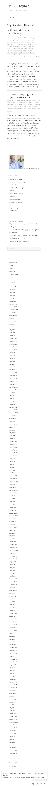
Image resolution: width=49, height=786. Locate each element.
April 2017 (12, 607)
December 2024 (13, 344)
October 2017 (13, 590)
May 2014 (12, 708)
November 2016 (13, 622)
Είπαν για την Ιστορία (16, 193)
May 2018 (12, 570)
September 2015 (13, 662)
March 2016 (12, 645)
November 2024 (13, 347)
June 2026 (12, 292)
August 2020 (13, 493)
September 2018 (13, 559)
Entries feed (12, 268)
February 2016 (13, 647)
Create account (13, 262)
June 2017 (12, 602)
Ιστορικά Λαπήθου (15, 199)
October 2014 (13, 693)
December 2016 (13, 619)
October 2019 (13, 521)
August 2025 (13, 321)
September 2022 (13, 421)
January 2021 (13, 478)
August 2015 (13, 665)
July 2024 (12, 358)
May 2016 (12, 639)
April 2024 (12, 367)
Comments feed (13, 271)
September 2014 (13, 696)
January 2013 (13, 753)
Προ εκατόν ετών (14, 205)
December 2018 (13, 550)
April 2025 (12, 332)
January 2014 (13, 719)
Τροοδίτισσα (32, 108)
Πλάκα (16, 55)
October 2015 (13, 659)
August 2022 (13, 424)
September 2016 (13, 627)
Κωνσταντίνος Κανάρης (14, 50)
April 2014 (12, 710)
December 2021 (13, 447)
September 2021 (13, 456)
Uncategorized (13, 210)
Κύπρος (20, 104)
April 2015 (12, 676)
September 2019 (13, 524)
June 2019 (12, 533)
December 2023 (13, 378)
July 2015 (12, 668)
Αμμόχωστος (37, 40)
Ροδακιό (29, 55)
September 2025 (13, 318)
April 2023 (12, 401)
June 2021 (12, 464)
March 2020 (12, 507)
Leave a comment (25, 59)
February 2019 (13, 544)
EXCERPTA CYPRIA (22, 100)
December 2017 (13, 584)
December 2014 (13, 688)
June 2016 (12, 636)
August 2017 (13, 596)
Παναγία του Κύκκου (20, 106)
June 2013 (12, 739)
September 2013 (13, 730)
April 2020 (12, 504)
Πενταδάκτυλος (32, 106)
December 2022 (13, 413)
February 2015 (13, 682)
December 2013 (13, 722)
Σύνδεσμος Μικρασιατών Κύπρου (17, 108)
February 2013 (13, 751)
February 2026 (13, 304)
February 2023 (13, 407)
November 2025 (13, 312)
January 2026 (13, 307)
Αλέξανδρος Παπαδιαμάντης (23, 40)
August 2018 (13, 562)
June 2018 (12, 567)
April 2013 (12, 745)
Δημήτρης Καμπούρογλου (14, 46)
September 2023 (13, 387)
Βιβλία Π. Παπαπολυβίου (17, 188)
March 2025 (12, 335)
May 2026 (12, 295)
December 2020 (13, 481)
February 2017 (13, 613)
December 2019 (13, 516)
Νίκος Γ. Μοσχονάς (23, 52)
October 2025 (13, 315)
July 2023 (12, 393)
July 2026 (12, 290)
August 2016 (13, 630)
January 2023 (13, 410)
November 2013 (13, 725)
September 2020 (13, 490)
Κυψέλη (31, 48)
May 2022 (12, 433)
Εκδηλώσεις (13, 196)
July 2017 (12, 599)
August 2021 (13, 458)
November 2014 (13, 690)
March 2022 (12, 438)
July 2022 (12, 427)
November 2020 (13, 484)
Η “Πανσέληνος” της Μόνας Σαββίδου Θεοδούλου (22, 96)
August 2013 (13, 733)
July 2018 (12, 564)
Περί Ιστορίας (18, 5)
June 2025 (12, 327)
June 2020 (12, 499)
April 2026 (12, 298)
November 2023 (13, 381)
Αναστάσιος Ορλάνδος (14, 42)
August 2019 (13, 527)
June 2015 (12, 670)
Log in (11, 265)
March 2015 (12, 679)
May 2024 (12, 364)
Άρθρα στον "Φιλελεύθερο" (17, 182)
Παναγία (32, 52)
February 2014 (13, 716)
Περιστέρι (10, 55)
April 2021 (12, 470)
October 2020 (13, 487)
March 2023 (12, 404)
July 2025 (12, 324)
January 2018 (13, 582)
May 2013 (12, 742)
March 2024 (12, 370)
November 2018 (13, 553)
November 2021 (13, 450)
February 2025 (13, 338)
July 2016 (12, 633)
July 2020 (12, 496)
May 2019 (12, 536)
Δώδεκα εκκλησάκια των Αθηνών (18, 31)
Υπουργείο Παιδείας (21, 57)
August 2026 (13, 287)
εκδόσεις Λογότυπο (13, 59)
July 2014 (12, 702)
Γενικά (19, 36)
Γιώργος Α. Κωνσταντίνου (20, 102)
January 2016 (13, 650)
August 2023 (13, 390)
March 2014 (12, 713)
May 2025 (12, 330)
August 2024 (13, 355)
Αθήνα (26, 38)
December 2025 (13, 310)
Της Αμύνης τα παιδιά (16, 221)
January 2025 (13, 341)
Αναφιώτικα (25, 42)
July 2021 (12, 461)
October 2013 (13, 728)
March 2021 (12, 473)
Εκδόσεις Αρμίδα (34, 102)
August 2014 (13, 699)
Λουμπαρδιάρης (12, 52)
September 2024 (13, 352)
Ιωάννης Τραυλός (23, 48)
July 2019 (12, 530)
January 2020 (13, 513)
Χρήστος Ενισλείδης (34, 57)
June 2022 (12, 430)
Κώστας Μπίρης (27, 50)
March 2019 (12, 542)
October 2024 (13, 350)
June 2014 (12, 705)
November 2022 (13, 416)
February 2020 (13, 510)
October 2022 (13, 418)
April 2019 (12, 539)
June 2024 (12, 361)
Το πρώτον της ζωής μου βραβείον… (20, 241)
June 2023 (12, 395)
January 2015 (13, 685)
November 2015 (13, 656)
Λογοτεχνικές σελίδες (35, 100)
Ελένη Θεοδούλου (12, 104)
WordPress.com (13, 274)
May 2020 (12, 501)
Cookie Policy (40, 777)
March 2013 (12, 748)
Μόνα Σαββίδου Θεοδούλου (32, 104)
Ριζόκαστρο (22, 55)
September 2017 (13, 593)
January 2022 (13, 444)
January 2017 (13, 616)
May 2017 (12, 604)
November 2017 (13, 587)
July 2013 (12, 736)
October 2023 (13, 384)
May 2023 (12, 398)
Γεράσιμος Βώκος (33, 44)
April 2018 (12, 573)
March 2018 (12, 576)
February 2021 (13, 476)
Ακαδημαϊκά (13, 185)
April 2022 (12, 436)
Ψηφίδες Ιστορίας (27, 36)
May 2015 (12, 673)
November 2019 (13, 519)
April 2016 (12, 642)
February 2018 (13, 579)
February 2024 (13, 373)
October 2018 (13, 556)
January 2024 (13, 375)
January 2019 (13, 547)
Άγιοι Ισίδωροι (18, 38)
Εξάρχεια (25, 46)
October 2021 (13, 453)
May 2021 (12, 467)
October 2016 (13, 625)
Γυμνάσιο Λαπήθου (21, 44)
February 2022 (13, 441)
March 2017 (12, 610)
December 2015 (13, 653)
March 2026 (12, 301)
